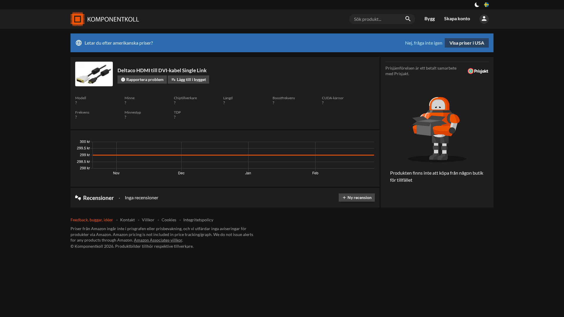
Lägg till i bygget (188, 79)
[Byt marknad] (486, 4)
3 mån (321, 143)
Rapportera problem (142, 79)
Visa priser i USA (466, 42)
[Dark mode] (477, 4)
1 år (354, 143)
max (368, 143)
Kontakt (127, 219)
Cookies (169, 219)
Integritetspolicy (198, 219)
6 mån (338, 143)
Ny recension (357, 197)
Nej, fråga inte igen (423, 42)
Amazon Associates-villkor (158, 239)
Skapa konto (457, 18)
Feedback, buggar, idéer (91, 219)
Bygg (429, 18)
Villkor (148, 219)
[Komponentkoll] (103, 19)
